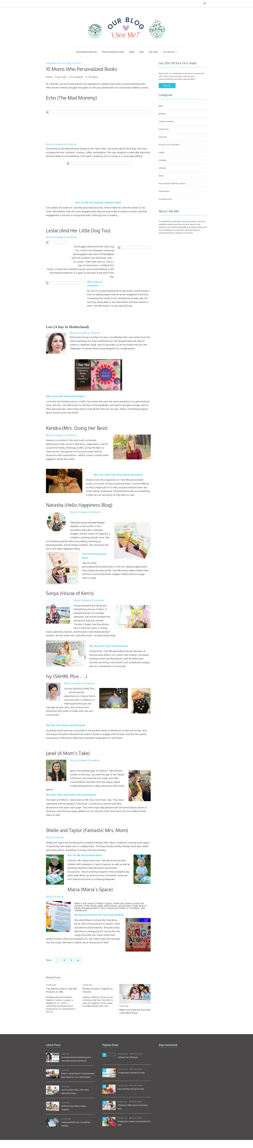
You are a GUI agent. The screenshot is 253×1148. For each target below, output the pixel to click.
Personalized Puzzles (113, 51)
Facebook (70, 144)
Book (81, 396)
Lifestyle (162, 168)
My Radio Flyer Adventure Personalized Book (71, 794)
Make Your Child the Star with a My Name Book (134, 1011)
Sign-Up (167, 85)
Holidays (162, 160)
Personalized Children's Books (63, 63)
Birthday (162, 113)
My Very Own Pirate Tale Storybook (65, 725)
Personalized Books (86, 51)
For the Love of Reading (169, 144)
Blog (48, 144)
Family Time (164, 129)
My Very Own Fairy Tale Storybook (108, 645)
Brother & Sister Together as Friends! (98, 990)
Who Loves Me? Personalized (62, 396)
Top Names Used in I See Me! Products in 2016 (61, 990)
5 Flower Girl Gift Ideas (128, 1057)
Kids (141, 51)
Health (161, 152)
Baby (131, 51)
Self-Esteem (164, 191)
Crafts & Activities (166, 121)
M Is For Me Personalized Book (84, 855)
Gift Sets (153, 51)
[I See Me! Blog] (126, 43)
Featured (163, 137)
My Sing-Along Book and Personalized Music (99, 914)
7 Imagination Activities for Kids (131, 1072)
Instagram (58, 144)
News (161, 176)
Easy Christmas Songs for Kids (131, 1089)
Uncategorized (165, 199)
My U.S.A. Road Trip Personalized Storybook (118, 474)
